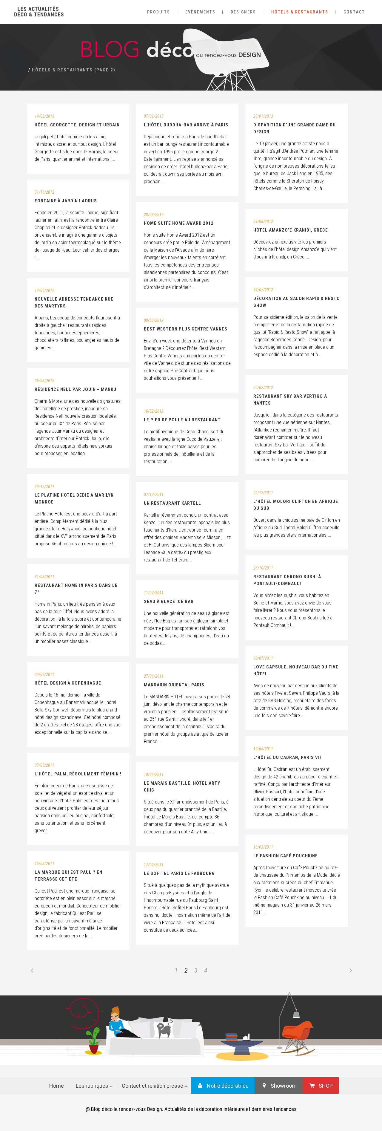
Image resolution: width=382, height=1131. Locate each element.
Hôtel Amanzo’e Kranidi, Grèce (290, 230)
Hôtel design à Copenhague (68, 683)
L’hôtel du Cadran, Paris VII (287, 757)
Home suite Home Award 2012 (179, 223)
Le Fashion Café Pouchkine (285, 855)
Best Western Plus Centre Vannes (185, 329)
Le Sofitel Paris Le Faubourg (179, 873)
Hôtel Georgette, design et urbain (77, 125)
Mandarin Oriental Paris (174, 685)
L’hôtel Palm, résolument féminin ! (78, 774)
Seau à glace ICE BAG (169, 601)
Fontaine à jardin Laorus (66, 200)
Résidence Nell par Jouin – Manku (75, 389)
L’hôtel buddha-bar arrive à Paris (186, 125)
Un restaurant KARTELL (172, 503)
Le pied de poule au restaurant (182, 420)
